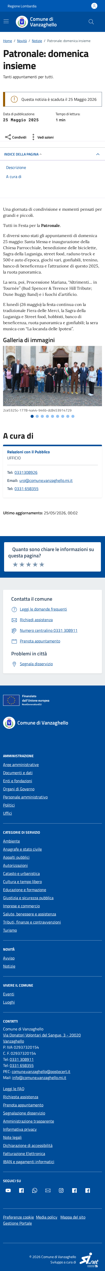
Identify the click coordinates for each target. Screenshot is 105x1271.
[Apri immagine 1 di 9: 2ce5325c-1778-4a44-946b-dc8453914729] (52, 376)
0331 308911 (22, 1059)
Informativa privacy (20, 1129)
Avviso (9, 958)
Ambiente (11, 841)
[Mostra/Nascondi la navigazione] (6, 21)
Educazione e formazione (24, 890)
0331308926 (26, 472)
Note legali (12, 1137)
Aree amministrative (21, 764)
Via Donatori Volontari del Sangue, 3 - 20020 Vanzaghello (42, 1038)
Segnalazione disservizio (24, 1113)
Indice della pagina (21, 154)
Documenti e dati (18, 773)
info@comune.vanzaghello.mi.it (39, 1077)
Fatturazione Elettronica (24, 1153)
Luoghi (9, 1002)
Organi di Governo (18, 789)
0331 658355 (26, 488)
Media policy (46, 1217)
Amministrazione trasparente (28, 1121)
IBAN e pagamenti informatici (28, 1162)
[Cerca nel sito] (91, 22)
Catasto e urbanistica (21, 873)
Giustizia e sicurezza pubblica (28, 898)
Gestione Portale (17, 1223)
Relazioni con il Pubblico (28, 452)
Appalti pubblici (16, 857)
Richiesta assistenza (20, 1097)
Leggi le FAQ (13, 1089)
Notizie (9, 966)
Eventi (8, 994)
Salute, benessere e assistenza (29, 914)
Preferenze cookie (18, 1217)
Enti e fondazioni (17, 781)
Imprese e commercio (21, 906)
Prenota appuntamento (23, 1105)
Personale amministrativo (25, 797)
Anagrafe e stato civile (22, 849)
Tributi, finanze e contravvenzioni (32, 922)
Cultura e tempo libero (22, 881)
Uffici (7, 813)
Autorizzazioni (15, 865)
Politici (9, 805)
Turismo (10, 930)
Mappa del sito (72, 1217)
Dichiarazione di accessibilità (27, 1145)
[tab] (32, 416)
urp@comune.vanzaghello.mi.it (46, 480)
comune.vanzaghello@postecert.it (41, 1071)
